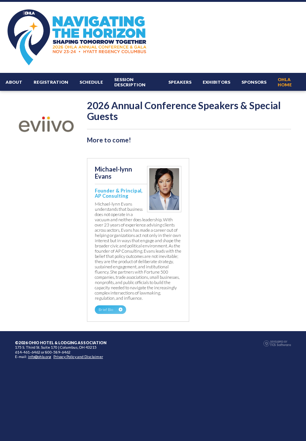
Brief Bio (106, 309)
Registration (51, 81)
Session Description (130, 82)
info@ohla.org (39, 356)
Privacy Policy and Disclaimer (78, 356)
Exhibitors (216, 81)
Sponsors (253, 81)
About (14, 81)
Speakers (179, 81)
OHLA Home (285, 82)
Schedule (91, 81)
